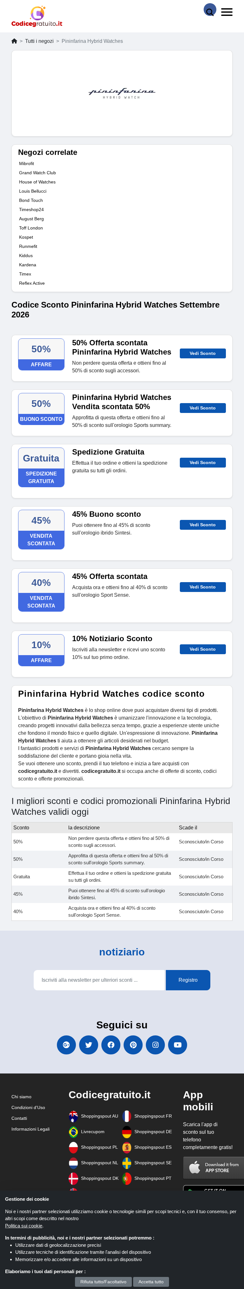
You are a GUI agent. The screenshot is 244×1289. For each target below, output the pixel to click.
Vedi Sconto (203, 353)
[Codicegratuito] (36, 16)
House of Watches (37, 181)
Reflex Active (32, 283)
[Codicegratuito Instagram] (155, 1044)
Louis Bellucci (32, 191)
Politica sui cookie (23, 1225)
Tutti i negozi (39, 41)
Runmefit (28, 246)
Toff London (31, 227)
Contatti (19, 1118)
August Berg (31, 218)
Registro (188, 980)
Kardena (27, 264)
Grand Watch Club (37, 172)
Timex (25, 273)
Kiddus (26, 255)
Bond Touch (31, 200)
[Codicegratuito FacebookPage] (110, 1044)
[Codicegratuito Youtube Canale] (177, 1044)
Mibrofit (26, 163)
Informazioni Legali (30, 1129)
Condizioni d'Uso (28, 1107)
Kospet (26, 237)
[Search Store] (210, 9)
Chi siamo (21, 1096)
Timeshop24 (31, 209)
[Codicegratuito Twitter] (88, 1044)
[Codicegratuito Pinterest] (133, 1044)
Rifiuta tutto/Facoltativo (103, 1281)
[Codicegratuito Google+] (66, 1044)
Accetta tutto (151, 1281)
